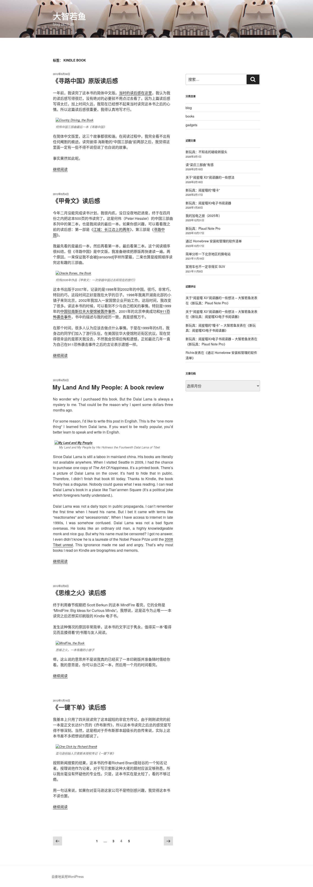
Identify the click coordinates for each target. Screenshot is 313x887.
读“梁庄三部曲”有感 (200, 164)
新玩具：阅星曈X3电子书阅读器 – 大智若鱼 (217, 338)
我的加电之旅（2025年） (204, 215)
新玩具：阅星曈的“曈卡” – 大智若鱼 (211, 325)
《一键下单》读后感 (79, 707)
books (190, 116)
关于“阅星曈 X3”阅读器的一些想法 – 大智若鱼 (218, 297)
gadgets (191, 125)
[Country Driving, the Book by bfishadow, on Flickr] (74, 120)
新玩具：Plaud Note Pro (203, 228)
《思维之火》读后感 (79, 592)
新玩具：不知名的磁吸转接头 (206, 151)
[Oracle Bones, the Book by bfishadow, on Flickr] (73, 273)
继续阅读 (60, 169)
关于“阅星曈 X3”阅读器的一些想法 (210, 177)
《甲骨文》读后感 (76, 200)
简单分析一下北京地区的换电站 (208, 254)
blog (189, 107)
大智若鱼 (69, 16)
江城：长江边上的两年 (111, 229)
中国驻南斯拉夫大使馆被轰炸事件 (87, 311)
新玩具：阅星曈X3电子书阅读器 (208, 203)
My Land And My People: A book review (108, 387)
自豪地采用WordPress (68, 876)
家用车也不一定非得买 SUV (205, 266)
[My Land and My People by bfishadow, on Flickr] (73, 442)
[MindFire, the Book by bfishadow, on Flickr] (70, 643)
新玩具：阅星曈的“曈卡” (203, 190)
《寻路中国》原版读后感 (85, 80)
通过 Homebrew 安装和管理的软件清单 (214, 241)
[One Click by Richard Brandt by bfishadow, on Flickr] (76, 746)
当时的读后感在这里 (135, 92)
